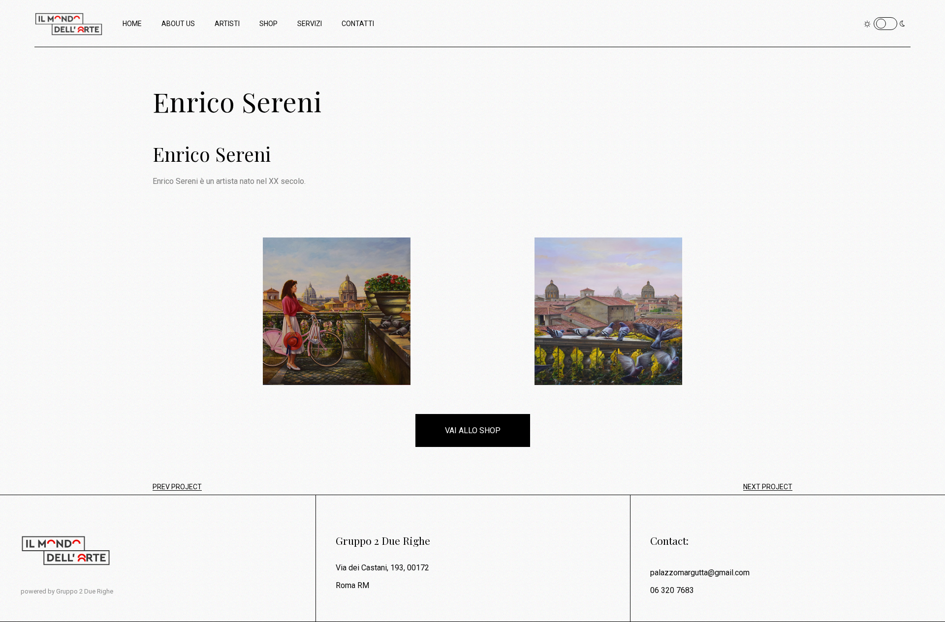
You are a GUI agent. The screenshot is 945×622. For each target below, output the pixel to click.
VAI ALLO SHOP (473, 430)
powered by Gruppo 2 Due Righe (67, 591)
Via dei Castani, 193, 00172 (382, 567)
